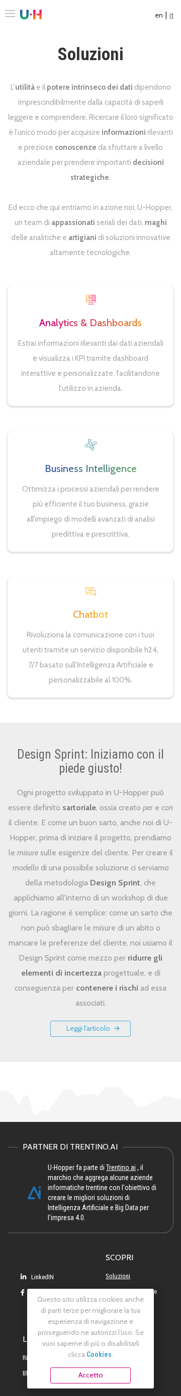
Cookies (99, 1354)
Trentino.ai (121, 1168)
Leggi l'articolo (89, 1028)
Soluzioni (118, 1276)
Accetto (90, 1374)
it (171, 15)
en (159, 15)
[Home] (31, 15)
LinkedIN (42, 1277)
